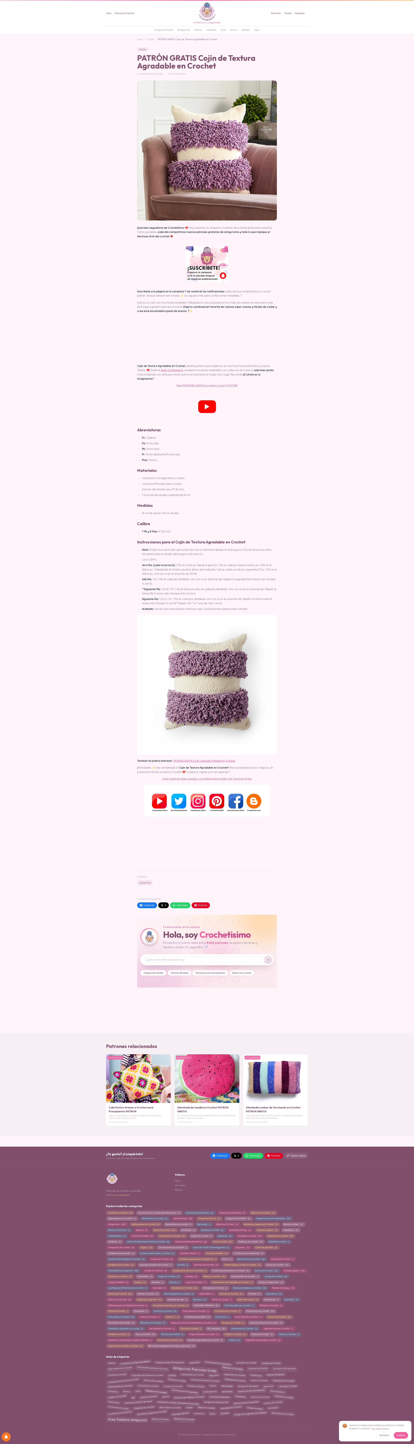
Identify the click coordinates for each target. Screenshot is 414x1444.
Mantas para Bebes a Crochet (189, 1396)
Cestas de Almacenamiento (251, 1392)
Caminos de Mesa (142, 1236)
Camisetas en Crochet (172, 1236)
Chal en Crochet (148, 1397)
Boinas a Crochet (160, 1418)
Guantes (225, 1413)
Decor (226, 1259)
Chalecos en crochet (250, 1241)
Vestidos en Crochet (169, 1340)
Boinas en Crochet (119, 1230)
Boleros (141, 1230)
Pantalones (271, 1299)
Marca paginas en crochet (178, 1294)
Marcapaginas (277, 1391)
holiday (172, 1374)
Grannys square (294, 1270)
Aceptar (401, 1435)
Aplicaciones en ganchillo (246, 1403)
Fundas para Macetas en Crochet (230, 1270)
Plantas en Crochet (270, 1305)
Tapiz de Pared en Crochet (278, 1328)
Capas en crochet (201, 1236)
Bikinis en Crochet (227, 1224)
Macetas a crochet (284, 1396)
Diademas (240, 1397)
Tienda (287, 13)
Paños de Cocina (247, 1299)
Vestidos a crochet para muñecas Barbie (129, 1340)
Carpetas (211, 30)
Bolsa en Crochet (164, 1230)
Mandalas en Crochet (184, 1288)
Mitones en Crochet (231, 1294)
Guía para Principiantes (284, 1368)
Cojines (150, 39)
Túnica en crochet (262, 1334)
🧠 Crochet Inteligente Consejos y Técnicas (171, 1346)
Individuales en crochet (192, 1375)
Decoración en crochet (251, 1259)
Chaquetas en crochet (121, 1247)
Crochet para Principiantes (218, 1362)
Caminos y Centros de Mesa (138, 1402)
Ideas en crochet (214, 1276)
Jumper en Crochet (173, 1386)
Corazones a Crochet (118, 1407)
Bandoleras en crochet (178, 1224)
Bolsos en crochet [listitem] (241, 972)
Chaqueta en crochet (235, 1381)
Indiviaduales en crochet (244, 1276)
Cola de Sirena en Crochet (172, 1247)
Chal (223, 30)
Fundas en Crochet (155, 1270)
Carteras (114, 1241)
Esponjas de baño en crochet (205, 1380)
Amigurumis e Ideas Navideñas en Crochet (178, 1402)
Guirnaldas (145, 1276)
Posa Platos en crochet (259, 1311)
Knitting (174, 1282)
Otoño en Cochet (221, 1299)
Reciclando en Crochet (121, 1323)
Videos (234, 1340)
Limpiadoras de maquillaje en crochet (232, 1282)
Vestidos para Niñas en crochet (205, 1340)
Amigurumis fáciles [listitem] (153, 972)
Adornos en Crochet (262, 1213)
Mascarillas (206, 1294)
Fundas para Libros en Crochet (189, 1270)
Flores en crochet (277, 1265)
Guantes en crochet (119, 1276)
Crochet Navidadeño (220, 1396)
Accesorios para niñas (232, 1213)
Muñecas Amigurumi (149, 1299)
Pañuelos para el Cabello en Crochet (127, 1305)
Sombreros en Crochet (244, 1328)
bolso (212, 1413)
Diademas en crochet (120, 1265)
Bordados (188, 1230)
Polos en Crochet (117, 1311)
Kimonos (157, 1282)
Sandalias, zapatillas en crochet (125, 1328)
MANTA (111, 1362)
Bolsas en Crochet (156, 1391)
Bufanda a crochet (212, 1230)
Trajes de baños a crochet (203, 1334)
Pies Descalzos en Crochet (239, 1305)
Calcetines (290, 1230)
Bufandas (194, 1362)
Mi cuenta (180, 1185)
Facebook (149, 905)
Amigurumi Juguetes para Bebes (250, 1413)
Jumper (139, 1282)
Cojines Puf (145, 882)
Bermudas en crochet (170, 1408)
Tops (256, 30)
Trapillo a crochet (235, 1334)
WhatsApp (182, 905)
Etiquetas (300, 13)
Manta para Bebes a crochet (249, 1288)
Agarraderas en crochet (121, 1218)
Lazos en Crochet (196, 1282)
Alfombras (227, 1391)
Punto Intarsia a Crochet (248, 1317)
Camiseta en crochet (148, 1385)
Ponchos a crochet (165, 1311)
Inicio (108, 13)
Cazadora (113, 1391)
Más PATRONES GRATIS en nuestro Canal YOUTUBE (207, 385)
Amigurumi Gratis (164, 30)
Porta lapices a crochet (195, 1311)
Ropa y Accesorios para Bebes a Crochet (193, 1323)
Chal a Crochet (222, 1241)
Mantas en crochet (119, 1294)
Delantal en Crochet (282, 1259)
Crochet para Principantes (248, 1253)
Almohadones (183, 1218)
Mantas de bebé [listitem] (179, 972)
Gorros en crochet (266, 1270)
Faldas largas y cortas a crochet (242, 1265)
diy (133, 1397)
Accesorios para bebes (199, 1213)
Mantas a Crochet (232, 1368)
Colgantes (242, 1247)
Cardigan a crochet (249, 1236)
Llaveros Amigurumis (270, 1282)
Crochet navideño (216, 1253)
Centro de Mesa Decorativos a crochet (148, 1241)
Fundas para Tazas (271, 1363)
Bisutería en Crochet (184, 1418)
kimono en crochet (260, 1397)
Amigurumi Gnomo (209, 1218)
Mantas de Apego (283, 1288)
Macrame (159, 1288)
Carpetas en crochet (280, 1236)
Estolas (183, 1265)
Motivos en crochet (119, 1299)
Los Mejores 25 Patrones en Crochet (127, 1288)
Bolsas (198, 30)
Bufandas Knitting (239, 1230)
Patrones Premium (125, 13)
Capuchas (224, 1236)
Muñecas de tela (177, 1299)
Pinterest (202, 905)
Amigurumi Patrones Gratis (195, 1369)
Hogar (189, 1408)
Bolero (126, 1391)
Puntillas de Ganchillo (197, 1317)
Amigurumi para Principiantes (273, 1218)
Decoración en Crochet (120, 1385)
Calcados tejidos (267, 1230)
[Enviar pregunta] (268, 959)
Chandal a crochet (278, 1241)
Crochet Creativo (189, 1253)
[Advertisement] (207, 843)
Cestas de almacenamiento (191, 1241)
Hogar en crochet (168, 1276)
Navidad (199, 1299)
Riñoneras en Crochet (152, 1323)
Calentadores (116, 1236)
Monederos (273, 1294)
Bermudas (203, 1224)
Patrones (276, 13)
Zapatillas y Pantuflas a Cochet (263, 1340)
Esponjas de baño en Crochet (155, 1265)
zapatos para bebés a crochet (125, 1346)
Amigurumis (184, 30)
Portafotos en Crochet (227, 1311)
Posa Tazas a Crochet (121, 1317)
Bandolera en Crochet (282, 1413)
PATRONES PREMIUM (206, 1305)
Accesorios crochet (120, 1213)
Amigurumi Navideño (238, 1218)
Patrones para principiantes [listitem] (210, 972)
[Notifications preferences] (6, 1436)
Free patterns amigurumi (123, 1270)
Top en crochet (145, 1334)
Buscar (179, 1189)
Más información (380, 1428)
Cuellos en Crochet (161, 1259)
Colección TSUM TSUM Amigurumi (211, 1247)
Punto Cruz (222, 1317)
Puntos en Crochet (279, 1317)
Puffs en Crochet (149, 1317)
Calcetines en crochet (283, 1380)
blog (138, 1391)
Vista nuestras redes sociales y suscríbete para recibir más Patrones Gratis (207, 778)
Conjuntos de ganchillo (121, 1253)
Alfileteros (199, 1413)
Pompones (140, 1311)
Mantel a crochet (148, 1294)
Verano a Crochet (288, 1334)
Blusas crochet (293, 1224)
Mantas (246, 30)
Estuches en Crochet (206, 1265)
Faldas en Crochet (117, 1397)
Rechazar (384, 1435)
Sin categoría (216, 1328)
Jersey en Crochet (275, 1276)
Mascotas (214, 1374)
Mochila (254, 1294)
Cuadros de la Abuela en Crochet (126, 1259)
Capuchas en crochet (234, 1374)
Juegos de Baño (118, 1282)
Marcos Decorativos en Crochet (152, 1368)
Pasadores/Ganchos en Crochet (170, 1305)
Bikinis (166, 1397)
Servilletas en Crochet (161, 1328)
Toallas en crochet (118, 1334)
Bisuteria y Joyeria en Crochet (260, 1224)
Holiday (191, 1276)
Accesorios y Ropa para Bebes (135, 1363)
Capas (213, 1386)
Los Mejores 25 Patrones (120, 1413)
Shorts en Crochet (191, 1328)
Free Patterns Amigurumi (127, 1419)
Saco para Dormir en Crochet (266, 1323)
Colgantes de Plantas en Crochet (147, 1375)
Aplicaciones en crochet (145, 1224)
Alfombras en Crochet (154, 1218)
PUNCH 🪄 (172, 1317)
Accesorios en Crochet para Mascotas (159, 1213)
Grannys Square (180, 1413)
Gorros (233, 30)
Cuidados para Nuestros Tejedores (197, 1259)
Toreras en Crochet (172, 1334)
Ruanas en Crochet (232, 1323)
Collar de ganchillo (266, 1247)
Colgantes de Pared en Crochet (123, 1380)
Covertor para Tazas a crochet (157, 1253)
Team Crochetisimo (172, 370)
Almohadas (226, 1385)
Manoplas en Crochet (215, 1288)
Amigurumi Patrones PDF (216, 1402)
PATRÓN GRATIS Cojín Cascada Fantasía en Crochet (204, 760)
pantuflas (291, 1299)
